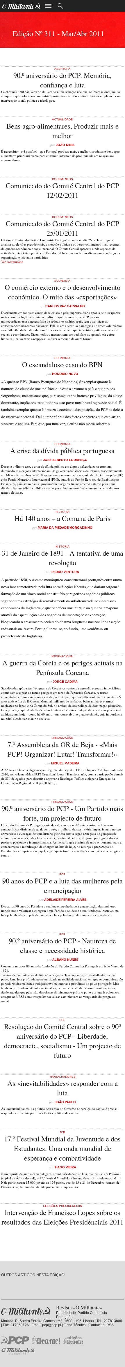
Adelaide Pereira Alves (65, 899)
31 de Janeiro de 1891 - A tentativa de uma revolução (62, 557)
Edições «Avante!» (73, 1340)
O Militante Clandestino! (18, 1351)
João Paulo (65, 1102)
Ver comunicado (12, 261)
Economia (62, 280)
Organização (62, 738)
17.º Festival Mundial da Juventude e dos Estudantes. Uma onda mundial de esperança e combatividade (62, 1148)
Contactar (96, 1325)
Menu (48, 5)
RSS (110, 1325)
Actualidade (62, 119)
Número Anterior (123, 32)
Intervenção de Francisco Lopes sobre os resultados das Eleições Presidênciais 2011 (62, 1217)
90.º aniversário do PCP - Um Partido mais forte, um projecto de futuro (62, 813)
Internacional (62, 656)
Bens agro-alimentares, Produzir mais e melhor (62, 130)
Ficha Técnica (75, 1325)
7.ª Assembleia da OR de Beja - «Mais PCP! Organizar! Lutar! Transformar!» (62, 749)
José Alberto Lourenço (65, 460)
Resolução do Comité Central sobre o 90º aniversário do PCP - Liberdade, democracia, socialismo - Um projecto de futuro (62, 1041)
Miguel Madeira (65, 763)
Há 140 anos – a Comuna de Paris (62, 518)
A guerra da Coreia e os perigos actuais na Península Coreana (62, 667)
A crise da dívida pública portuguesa (62, 450)
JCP (62, 1132)
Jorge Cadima (65, 681)
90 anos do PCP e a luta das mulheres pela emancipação (62, 885)
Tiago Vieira (65, 1167)
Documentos (62, 179)
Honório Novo (65, 374)
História (62, 511)
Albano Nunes (65, 959)
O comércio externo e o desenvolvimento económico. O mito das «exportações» (62, 291)
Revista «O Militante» (25, 1311)
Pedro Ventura (65, 572)
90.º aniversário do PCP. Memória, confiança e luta (62, 79)
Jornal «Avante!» (46, 1340)
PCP (62, 874)
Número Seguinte (2, 32)
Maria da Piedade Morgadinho (65, 527)
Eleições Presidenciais (62, 1205)
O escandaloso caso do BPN (62, 364)
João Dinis (65, 145)
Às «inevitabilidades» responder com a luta (62, 1087)
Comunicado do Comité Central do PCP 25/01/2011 (62, 228)
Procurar (60, 5)
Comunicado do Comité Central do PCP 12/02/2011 (62, 190)
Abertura (62, 68)
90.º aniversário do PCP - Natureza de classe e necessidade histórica (62, 945)
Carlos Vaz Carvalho (65, 306)
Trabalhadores (62, 1076)
